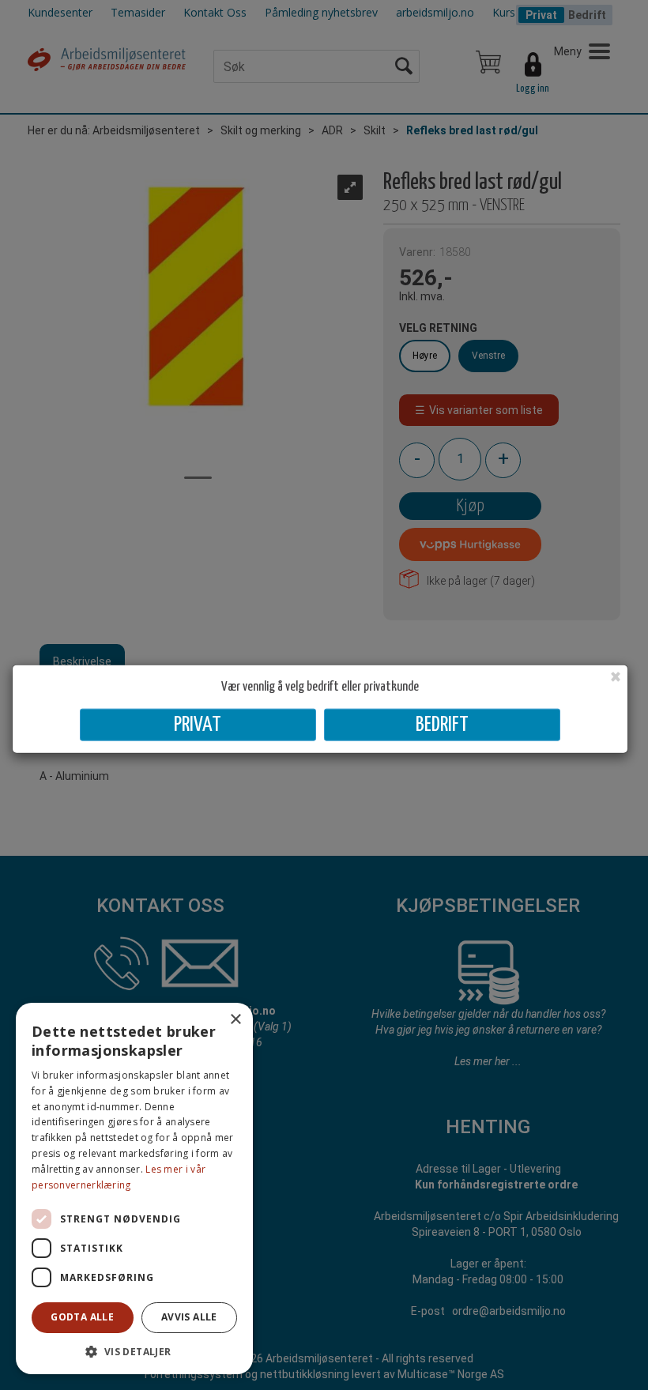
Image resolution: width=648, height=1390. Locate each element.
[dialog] (134, 1188)
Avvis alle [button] (189, 1317)
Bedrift (442, 725)
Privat (197, 725)
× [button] (235, 1020)
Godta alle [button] (82, 1317)
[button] (134, 1350)
